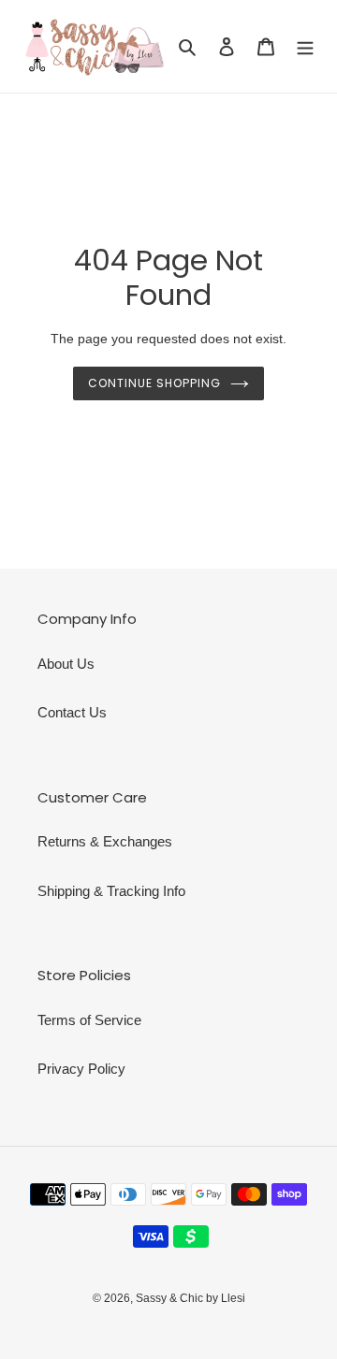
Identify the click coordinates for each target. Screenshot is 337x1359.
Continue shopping (154, 383)
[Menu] (305, 46)
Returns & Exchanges (104, 841)
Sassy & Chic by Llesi (190, 1298)
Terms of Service (89, 1020)
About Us (66, 664)
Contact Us (72, 712)
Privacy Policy (81, 1069)
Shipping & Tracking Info (111, 891)
